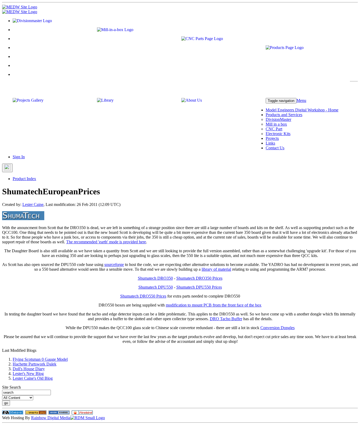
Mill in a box (276, 124)
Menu (301, 100)
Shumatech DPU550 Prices (199, 287)
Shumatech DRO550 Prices (143, 296)
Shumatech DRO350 (155, 278)
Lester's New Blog (28, 373)
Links (270, 143)
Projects (272, 138)
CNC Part (274, 129)
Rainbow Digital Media (50, 418)
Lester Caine (32, 204)
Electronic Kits (278, 133)
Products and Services (284, 114)
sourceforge (114, 264)
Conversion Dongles (277, 327)
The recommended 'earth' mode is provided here (106, 242)
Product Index (24, 178)
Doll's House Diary (29, 369)
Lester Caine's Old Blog (33, 378)
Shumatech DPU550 (155, 287)
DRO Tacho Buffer (226, 319)
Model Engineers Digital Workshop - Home (302, 110)
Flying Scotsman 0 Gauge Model (40, 359)
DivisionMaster (278, 119)
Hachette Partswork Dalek (34, 364)
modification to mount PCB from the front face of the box (213, 305)
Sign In (19, 157)
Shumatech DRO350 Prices (199, 278)
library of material (216, 269)
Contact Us (275, 148)
